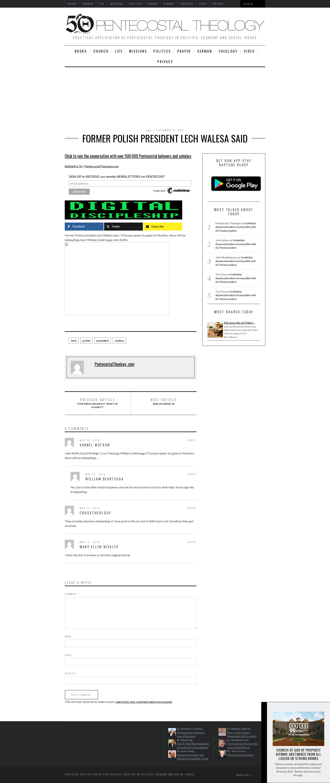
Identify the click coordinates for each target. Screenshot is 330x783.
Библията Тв (73, 166)
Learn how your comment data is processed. (144, 701)
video (249, 51)
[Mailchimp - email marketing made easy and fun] (172, 193)
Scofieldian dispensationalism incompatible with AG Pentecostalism (235, 227)
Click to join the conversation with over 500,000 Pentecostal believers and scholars (128, 156)
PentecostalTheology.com (101, 166)
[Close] (263, 708)
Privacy (165, 61)
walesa (119, 340)
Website (70, 673)
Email (68, 655)
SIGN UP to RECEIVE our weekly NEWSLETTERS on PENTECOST (117, 176)
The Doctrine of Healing (240, 754)
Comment (72, 594)
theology (228, 51)
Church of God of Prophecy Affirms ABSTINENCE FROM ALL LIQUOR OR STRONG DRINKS (298, 754)
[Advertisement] (165, 95)
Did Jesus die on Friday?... (239, 322)
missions (138, 51)
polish (86, 340)
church (101, 51)
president (102, 340)
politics (162, 51)
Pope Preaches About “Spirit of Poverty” (97, 403)
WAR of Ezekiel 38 (163, 401)
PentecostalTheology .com (114, 364)
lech (73, 340)
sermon (204, 51)
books (81, 51)
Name (68, 636)
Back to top (243, 774)
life (119, 51)
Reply (192, 440)
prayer (184, 51)
